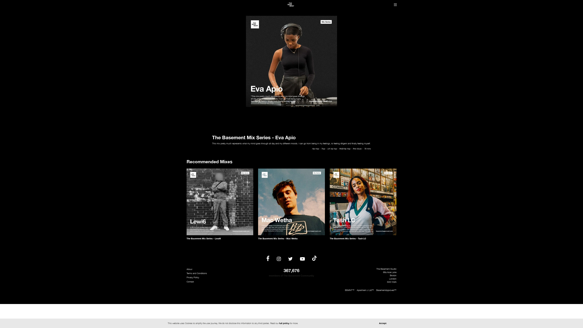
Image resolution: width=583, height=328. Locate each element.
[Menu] (395, 5)
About (189, 269)
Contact (190, 281)
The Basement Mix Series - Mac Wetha (278, 238)
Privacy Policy (193, 277)
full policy (284, 323)
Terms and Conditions (197, 273)
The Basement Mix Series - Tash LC (348, 238)
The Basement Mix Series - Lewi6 (204, 238)
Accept (382, 323)
